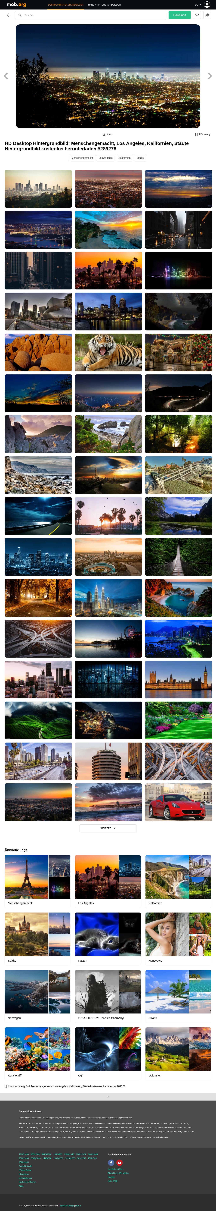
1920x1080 (24, 1154)
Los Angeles (106, 158)
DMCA (78, 1206)
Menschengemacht (82, 158)
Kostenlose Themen (27, 1182)
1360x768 (92, 1158)
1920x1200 (70, 1158)
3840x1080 (36, 1158)
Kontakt (111, 1177)
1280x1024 (81, 1154)
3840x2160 (46, 1154)
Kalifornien (124, 158)
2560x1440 (69, 1154)
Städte (140, 158)
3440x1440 (93, 1154)
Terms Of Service (66, 1206)
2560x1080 (24, 1158)
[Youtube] (120, 1165)
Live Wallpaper (25, 1178)
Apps (21, 1186)
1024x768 (81, 1158)
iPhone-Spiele (25, 1170)
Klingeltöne (24, 1174)
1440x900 (47, 1158)
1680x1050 (58, 1158)
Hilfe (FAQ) (112, 1181)
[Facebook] (112, 1165)
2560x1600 (24, 1162)
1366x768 (35, 1154)
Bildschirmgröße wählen (118, 1173)
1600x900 (57, 1154)
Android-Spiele (25, 1166)
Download (179, 15)
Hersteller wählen (115, 1169)
